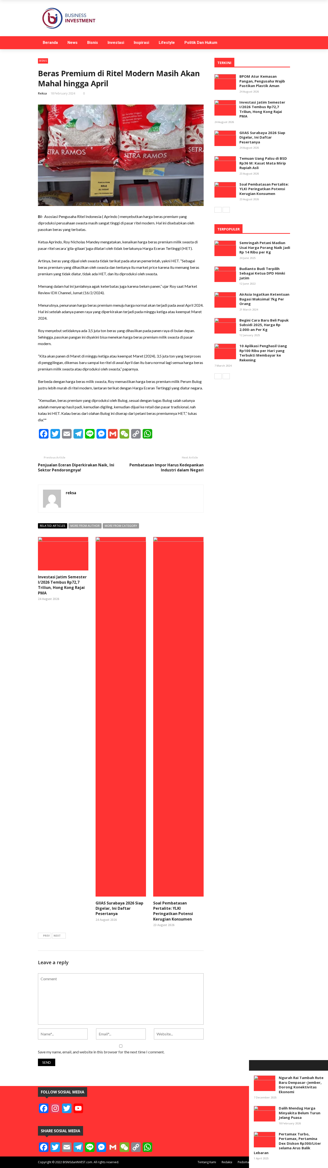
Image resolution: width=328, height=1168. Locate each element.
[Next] (226, 210)
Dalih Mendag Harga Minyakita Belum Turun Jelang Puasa (299, 1113)
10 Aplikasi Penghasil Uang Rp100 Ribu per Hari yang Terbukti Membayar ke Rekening (263, 352)
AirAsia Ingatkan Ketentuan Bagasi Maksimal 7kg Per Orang (264, 299)
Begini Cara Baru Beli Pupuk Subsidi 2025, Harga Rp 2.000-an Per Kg (264, 325)
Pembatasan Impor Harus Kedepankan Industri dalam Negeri (166, 467)
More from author (85, 526)
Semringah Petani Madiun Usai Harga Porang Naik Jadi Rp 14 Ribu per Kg (264, 247)
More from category (121, 526)
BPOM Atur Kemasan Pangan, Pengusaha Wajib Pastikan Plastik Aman (262, 81)
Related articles (52, 526)
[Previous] (218, 210)
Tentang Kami (207, 1162)
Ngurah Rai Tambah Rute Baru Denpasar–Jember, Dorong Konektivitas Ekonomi (301, 1084)
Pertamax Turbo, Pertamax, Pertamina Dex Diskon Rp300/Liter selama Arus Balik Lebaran (287, 1143)
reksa (42, 93)
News (72, 42)
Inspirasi (141, 42)
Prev (46, 935)
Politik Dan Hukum (200, 42)
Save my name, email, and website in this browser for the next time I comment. (101, 1052)
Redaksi (227, 1162)
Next (57, 935)
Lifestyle (167, 42)
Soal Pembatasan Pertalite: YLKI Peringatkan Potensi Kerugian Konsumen (173, 911)
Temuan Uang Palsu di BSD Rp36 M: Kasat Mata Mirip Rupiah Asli (263, 163)
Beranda (50, 42)
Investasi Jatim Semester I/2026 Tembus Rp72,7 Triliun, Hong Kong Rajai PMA (62, 585)
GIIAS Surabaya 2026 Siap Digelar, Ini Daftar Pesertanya (119, 908)
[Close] (254, 1065)
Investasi (116, 42)
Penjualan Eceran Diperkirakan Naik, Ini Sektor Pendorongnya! (76, 467)
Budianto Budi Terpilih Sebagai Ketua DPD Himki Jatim (262, 273)
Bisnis (92, 42)
